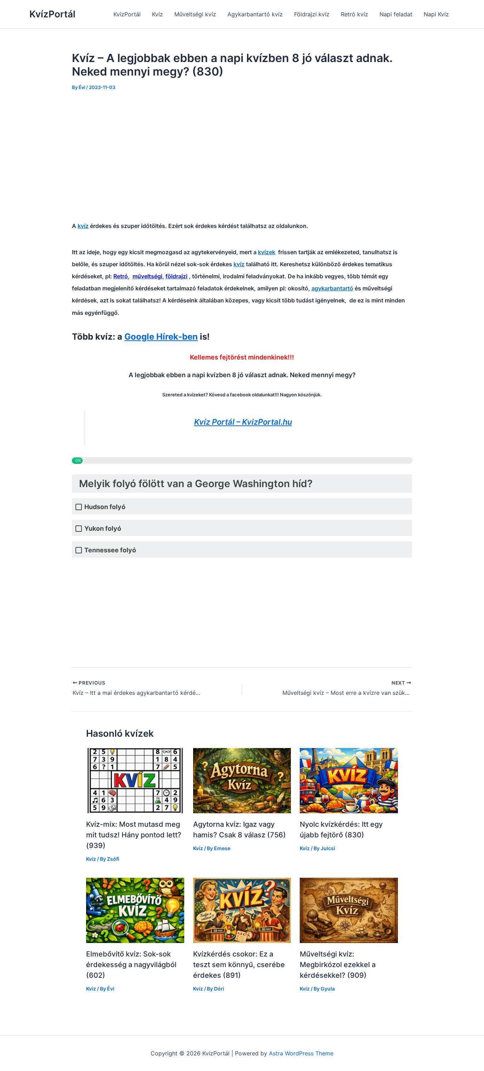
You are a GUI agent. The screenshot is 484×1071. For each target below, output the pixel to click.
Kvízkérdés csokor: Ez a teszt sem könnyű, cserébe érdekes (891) (239, 965)
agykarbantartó (332, 288)
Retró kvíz (354, 14)
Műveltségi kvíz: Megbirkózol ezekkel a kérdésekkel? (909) (338, 965)
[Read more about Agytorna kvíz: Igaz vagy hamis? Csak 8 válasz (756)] (242, 779)
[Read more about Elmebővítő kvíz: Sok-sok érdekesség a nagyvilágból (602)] (135, 909)
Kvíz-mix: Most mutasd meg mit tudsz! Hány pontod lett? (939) (133, 835)
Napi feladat (395, 14)
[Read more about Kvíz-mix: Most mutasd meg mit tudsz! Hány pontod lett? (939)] (135, 779)
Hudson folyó (104, 506)
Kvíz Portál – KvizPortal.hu (243, 421)
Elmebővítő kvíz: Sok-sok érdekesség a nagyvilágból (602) (131, 965)
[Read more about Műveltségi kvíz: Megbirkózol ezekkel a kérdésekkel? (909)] (349, 909)
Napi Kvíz (436, 14)
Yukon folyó (102, 528)
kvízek (266, 252)
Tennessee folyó (110, 550)
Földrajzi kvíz (312, 14)
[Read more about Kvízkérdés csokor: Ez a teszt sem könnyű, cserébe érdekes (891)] (242, 909)
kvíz (83, 225)
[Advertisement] (242, 151)
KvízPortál (52, 14)
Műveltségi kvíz (195, 14)
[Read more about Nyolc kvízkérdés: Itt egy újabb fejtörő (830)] (349, 779)
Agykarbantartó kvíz (255, 14)
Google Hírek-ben (161, 336)
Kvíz (157, 14)
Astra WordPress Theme (301, 1053)
